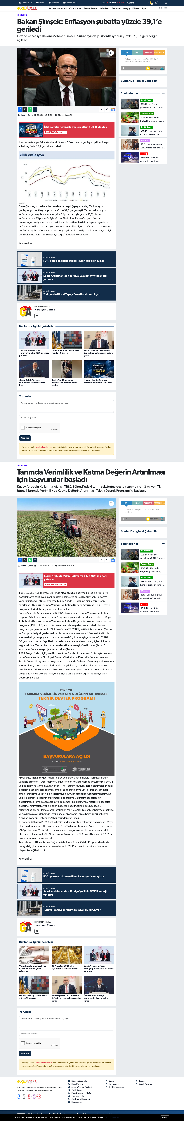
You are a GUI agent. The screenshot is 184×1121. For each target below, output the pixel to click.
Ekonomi (116, 8)
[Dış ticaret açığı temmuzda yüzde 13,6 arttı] (67, 339)
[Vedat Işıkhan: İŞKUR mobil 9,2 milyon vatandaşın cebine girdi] (99, 339)
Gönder (25, 438)
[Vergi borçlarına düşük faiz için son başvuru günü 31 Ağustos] (34, 955)
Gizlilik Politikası (145, 1084)
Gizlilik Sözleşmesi (116, 1087)
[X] (24, 1096)
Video (41, 3)
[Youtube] (38, 1096)
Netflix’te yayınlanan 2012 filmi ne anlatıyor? (152, 106)
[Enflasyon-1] (67, 177)
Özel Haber (75, 8)
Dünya (135, 8)
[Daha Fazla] (35, 109)
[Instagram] (34, 1096)
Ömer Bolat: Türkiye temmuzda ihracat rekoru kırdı (32, 382)
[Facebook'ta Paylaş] (20, 109)
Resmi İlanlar (91, 8)
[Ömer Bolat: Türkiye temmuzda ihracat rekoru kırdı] (34, 369)
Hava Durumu (77, 1084)
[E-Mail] (36, 316)
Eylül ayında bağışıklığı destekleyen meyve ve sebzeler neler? (152, 119)
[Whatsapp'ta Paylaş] (30, 109)
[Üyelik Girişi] (165, 3)
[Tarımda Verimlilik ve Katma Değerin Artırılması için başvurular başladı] (66, 527)
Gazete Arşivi (71, 3)
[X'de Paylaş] (24, 109)
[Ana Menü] (165, 8)
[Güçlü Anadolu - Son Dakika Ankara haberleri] (27, 8)
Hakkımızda (114, 1084)
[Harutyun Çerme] (25, 311)
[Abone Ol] (113, 109)
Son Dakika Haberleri (81, 1099)
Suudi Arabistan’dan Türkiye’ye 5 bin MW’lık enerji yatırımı (34, 353)
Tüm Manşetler (78, 1096)
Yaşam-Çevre (147, 114)
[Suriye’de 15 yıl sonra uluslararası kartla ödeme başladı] (67, 369)
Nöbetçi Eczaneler (80, 1081)
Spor (144, 8)
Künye (111, 1081)
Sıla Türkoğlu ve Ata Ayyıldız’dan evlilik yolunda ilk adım (151, 146)
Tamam (164, 1117)
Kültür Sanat (146, 100)
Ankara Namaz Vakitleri (82, 1087)
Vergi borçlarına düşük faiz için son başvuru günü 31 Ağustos (32, 968)
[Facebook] (19, 1096)
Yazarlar (55, 3)
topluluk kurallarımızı (44, 447)
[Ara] (160, 8)
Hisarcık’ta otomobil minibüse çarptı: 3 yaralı (149, 160)
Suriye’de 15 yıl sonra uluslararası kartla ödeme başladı (65, 382)
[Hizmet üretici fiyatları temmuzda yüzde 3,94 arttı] (99, 369)
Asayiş (126, 8)
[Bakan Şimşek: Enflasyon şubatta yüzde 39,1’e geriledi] (66, 77)
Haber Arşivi (77, 1102)
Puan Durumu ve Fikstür (82, 1093)
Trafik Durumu (78, 1090)
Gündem (104, 8)
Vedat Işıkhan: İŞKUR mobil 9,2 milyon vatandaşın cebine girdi (98, 353)
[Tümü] (163, 93)
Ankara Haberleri (57, 8)
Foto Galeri (27, 3)
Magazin (145, 140)
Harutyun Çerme (27, 115)
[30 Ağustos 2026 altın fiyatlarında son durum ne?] (67, 955)
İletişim (142, 1081)
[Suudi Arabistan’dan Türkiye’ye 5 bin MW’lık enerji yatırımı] (34, 339)
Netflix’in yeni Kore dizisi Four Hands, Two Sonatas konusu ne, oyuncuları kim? (152, 133)
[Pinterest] (29, 1096)
